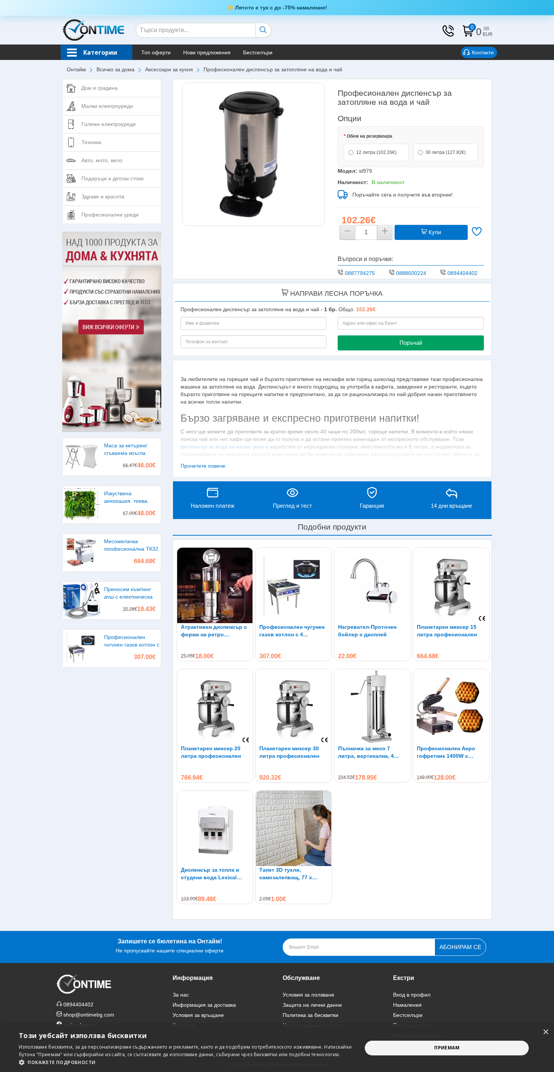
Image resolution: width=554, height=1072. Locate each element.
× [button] (545, 1032)
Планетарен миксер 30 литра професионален (289, 752)
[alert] (277, 1048)
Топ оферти (156, 52)
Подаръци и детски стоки (112, 178)
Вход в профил (411, 995)
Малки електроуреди (107, 106)
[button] (185, 1062)
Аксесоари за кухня (169, 69)
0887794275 (360, 273)
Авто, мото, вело (101, 160)
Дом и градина (99, 88)
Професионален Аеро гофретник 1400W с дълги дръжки (446, 752)
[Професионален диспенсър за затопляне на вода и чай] (254, 154)
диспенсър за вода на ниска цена (222, 447)
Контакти (483, 52)
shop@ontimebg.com (88, 1015)
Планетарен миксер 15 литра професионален (447, 630)
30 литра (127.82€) (445, 152)
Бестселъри (257, 52)
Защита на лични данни (312, 1005)
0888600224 (411, 273)
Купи (434, 232)
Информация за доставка (204, 1005)
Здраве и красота (102, 197)
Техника (91, 142)
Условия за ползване (308, 995)
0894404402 (462, 273)
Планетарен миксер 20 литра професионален (211, 752)
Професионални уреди (110, 215)
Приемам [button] (446, 1047)
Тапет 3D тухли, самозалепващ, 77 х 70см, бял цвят (285, 874)
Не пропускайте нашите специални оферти (169, 946)
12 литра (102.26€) (376, 152)
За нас (181, 995)
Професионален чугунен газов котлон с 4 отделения (291, 631)
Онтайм (76, 69)
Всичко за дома (115, 69)
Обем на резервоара (369, 136)
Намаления (407, 1005)
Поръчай (410, 342)
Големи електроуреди (108, 124)
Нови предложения (207, 52)
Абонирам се (460, 947)
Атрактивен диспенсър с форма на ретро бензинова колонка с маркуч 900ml (214, 631)
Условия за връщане (198, 1015)
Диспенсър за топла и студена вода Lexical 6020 (210, 874)
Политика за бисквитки (310, 1015)
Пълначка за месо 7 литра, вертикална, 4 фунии (366, 752)
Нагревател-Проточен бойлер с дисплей (367, 630)
